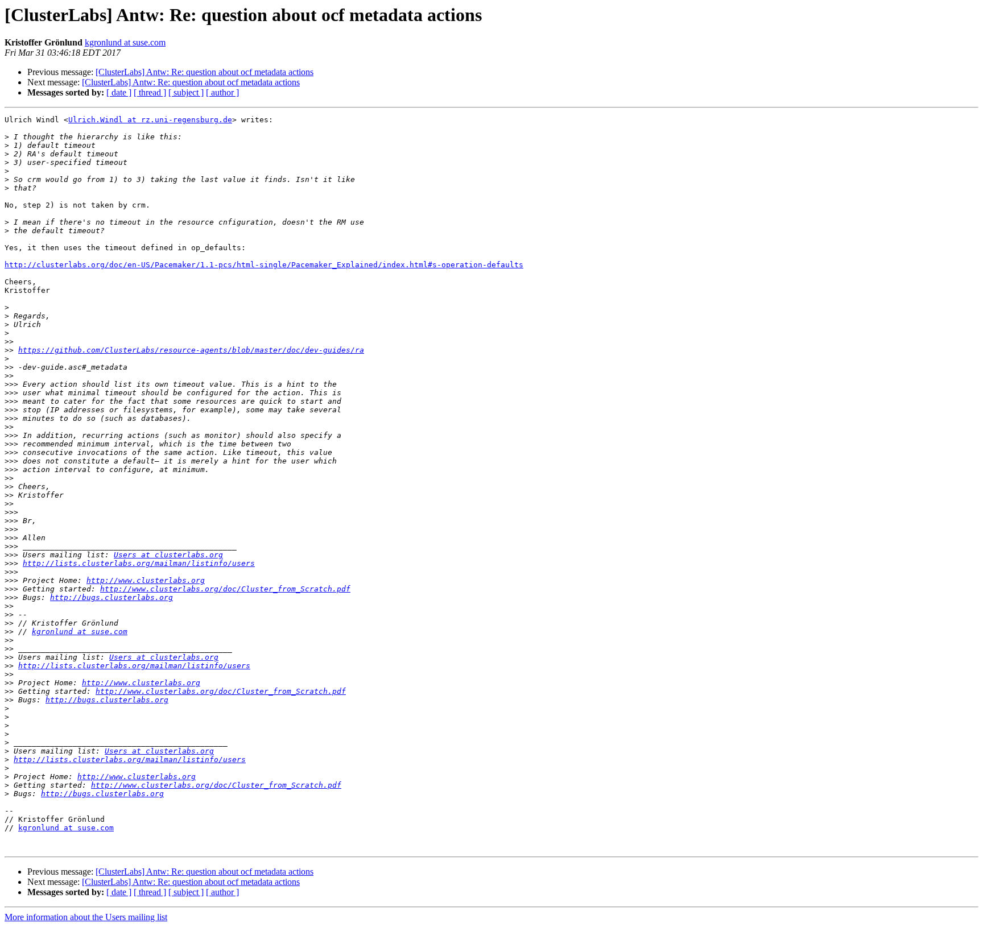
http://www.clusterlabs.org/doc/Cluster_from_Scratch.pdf (225, 589)
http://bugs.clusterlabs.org (111, 597)
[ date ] (118, 92)
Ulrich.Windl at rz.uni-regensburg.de (150, 119)
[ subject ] (186, 92)
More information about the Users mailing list (86, 917)
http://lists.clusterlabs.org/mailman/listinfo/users (139, 563)
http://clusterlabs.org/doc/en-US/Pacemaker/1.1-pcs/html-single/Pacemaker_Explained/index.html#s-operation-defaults (264, 264)
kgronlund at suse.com (125, 42)
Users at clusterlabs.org (168, 555)
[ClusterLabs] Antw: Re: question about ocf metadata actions (204, 72)
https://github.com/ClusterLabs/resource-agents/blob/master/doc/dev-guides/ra (191, 350)
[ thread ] (150, 92)
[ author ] (222, 92)
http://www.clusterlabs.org (145, 580)
